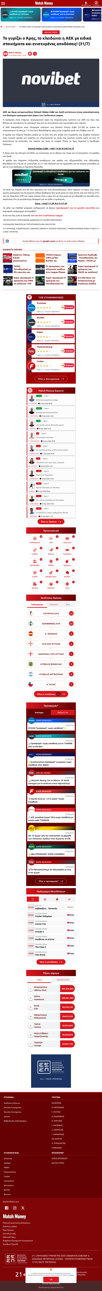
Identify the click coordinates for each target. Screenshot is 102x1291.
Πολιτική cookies (10, 1226)
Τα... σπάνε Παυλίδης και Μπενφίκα (50, 500)
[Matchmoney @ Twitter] (23, 1208)
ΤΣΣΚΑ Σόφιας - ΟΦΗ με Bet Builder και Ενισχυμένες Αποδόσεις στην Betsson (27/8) (54, 257)
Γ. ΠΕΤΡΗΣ (31, 428)
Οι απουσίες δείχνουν (45, 437)
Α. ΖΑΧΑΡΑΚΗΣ (33, 479)
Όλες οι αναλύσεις (48, 694)
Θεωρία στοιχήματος (12, 1107)
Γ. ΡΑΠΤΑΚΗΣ (32, 516)
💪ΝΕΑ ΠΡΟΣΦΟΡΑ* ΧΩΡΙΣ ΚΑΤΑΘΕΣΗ (46, 854)
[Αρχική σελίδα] (1, 26)
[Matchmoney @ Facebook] (6, 1208)
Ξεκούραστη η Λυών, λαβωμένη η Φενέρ (52, 512)
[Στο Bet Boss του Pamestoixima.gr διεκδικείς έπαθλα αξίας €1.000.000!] (72, 281)
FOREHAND (57, 1147)
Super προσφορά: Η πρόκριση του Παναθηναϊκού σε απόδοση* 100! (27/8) (56, 280)
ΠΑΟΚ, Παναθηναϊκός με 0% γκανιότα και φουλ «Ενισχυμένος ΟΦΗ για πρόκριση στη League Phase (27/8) (24, 269)
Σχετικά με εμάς (9, 1233)
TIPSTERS (56, 1097)
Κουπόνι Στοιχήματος (12, 1112)
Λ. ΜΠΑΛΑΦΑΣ (33, 504)
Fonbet (40, 361)
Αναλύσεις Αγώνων (12, 1103)
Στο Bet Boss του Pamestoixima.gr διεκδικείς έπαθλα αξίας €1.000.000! (87, 280)
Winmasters (9, 1185)
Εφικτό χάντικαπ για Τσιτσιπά (48, 487)
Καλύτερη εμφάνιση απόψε (47, 400)
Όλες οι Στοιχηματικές (49, 378)
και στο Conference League (48, 215)
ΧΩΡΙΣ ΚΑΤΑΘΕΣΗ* (60, 1158)
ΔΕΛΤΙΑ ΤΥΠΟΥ (10, 26)
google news (49, 241)
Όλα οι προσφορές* (49, 881)
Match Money (15, 52)
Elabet (40, 332)
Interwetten (9, 1181)
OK (51, 1279)
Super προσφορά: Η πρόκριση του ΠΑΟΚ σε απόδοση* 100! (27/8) (88, 269)
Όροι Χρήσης (8, 1230)
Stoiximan (41, 303)
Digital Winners (56, 1287)
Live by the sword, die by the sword (49, 425)
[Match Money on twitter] (35, 54)
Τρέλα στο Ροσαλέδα (44, 475)
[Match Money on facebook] (30, 54)
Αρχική (7, 1116)
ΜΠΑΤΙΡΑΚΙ (56, 1103)
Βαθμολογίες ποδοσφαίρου (15, 1121)
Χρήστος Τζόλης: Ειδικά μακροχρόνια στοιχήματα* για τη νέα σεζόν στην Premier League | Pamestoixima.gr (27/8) (23, 257)
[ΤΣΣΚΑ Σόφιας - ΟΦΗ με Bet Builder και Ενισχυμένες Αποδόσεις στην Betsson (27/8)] (40, 258)
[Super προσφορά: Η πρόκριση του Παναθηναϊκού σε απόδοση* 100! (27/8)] (40, 281)
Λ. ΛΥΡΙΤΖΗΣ (32, 403)
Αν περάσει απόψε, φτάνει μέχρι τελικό (52, 450)
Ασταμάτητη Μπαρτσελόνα (47, 412)
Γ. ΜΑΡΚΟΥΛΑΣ (33, 453)
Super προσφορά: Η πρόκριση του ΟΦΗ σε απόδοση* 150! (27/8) (24, 280)
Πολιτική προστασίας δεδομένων (16, 1223)
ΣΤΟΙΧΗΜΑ (9, 1097)
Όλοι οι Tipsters (49, 521)
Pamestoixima (10, 1172)
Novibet (40, 317)
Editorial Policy (9, 1237)
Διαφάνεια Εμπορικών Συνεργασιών (18, 1240)
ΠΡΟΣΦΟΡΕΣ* (58, 1153)
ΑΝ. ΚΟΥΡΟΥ (32, 466)
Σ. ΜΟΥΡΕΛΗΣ (33, 416)
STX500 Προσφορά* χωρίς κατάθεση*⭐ (47, 728)
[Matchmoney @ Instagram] (15, 1208)
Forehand (31, 491)
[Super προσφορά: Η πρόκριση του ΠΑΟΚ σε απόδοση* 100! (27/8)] (72, 269)
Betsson (7, 1194)
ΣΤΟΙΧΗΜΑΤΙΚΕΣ (11, 1153)
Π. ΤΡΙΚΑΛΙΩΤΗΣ (33, 441)
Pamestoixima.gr (45, 346)
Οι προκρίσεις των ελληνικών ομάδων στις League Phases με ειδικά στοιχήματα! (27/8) (55, 269)
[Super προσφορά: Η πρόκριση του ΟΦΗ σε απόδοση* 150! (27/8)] (8, 281)
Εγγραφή (59, 179)
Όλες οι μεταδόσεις (49, 962)
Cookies (71, 1275)
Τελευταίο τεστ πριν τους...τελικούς (50, 462)
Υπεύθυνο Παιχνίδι (10, 1244)
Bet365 (7, 1189)
